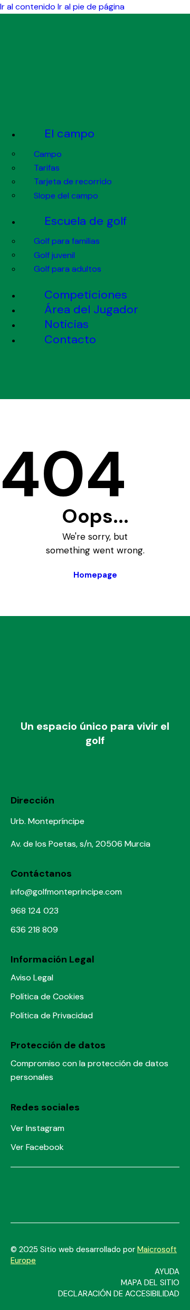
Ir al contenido (27, 6)
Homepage (95, 575)
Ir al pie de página (91, 6)
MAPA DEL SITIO (150, 1282)
